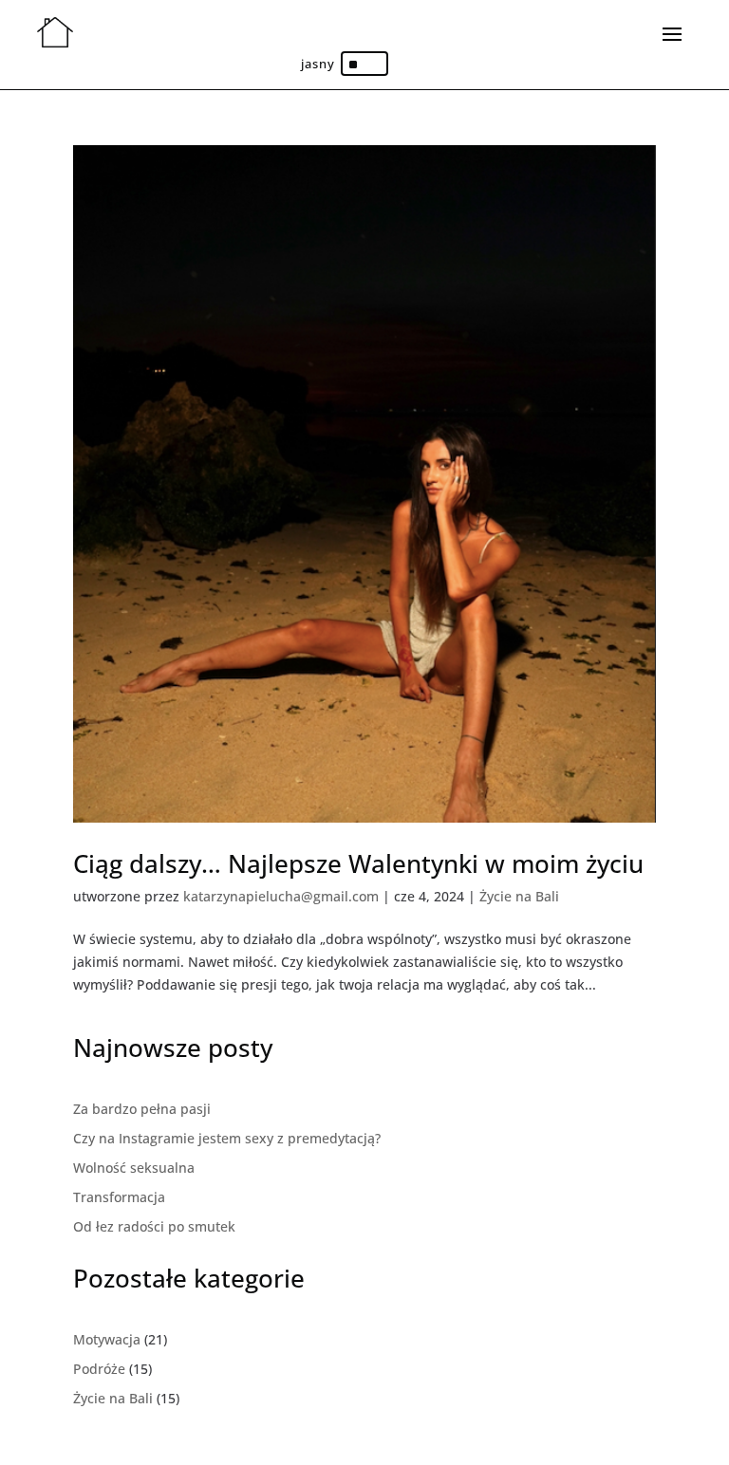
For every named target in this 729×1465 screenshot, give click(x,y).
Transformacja (119, 1197)
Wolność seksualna (134, 1168)
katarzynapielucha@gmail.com (281, 896)
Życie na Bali (519, 896)
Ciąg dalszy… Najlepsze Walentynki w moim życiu (361, 863)
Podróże (99, 1369)
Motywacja (106, 1339)
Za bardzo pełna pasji (142, 1109)
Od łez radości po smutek (154, 1226)
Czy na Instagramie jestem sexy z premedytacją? (227, 1138)
